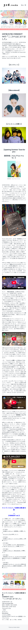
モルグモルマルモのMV (15, 429)
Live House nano (9, 603)
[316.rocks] (10, 5)
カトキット (4, 611)
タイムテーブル (7, 534)
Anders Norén (16, 627)
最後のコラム (13, 264)
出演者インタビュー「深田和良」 (11, 531)
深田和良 (20, 616)
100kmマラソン (11, 430)
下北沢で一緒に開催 (19, 434)
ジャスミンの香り (6, 614)
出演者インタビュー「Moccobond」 (12, 550)
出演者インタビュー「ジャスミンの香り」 (13, 538)
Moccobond (5, 613)
